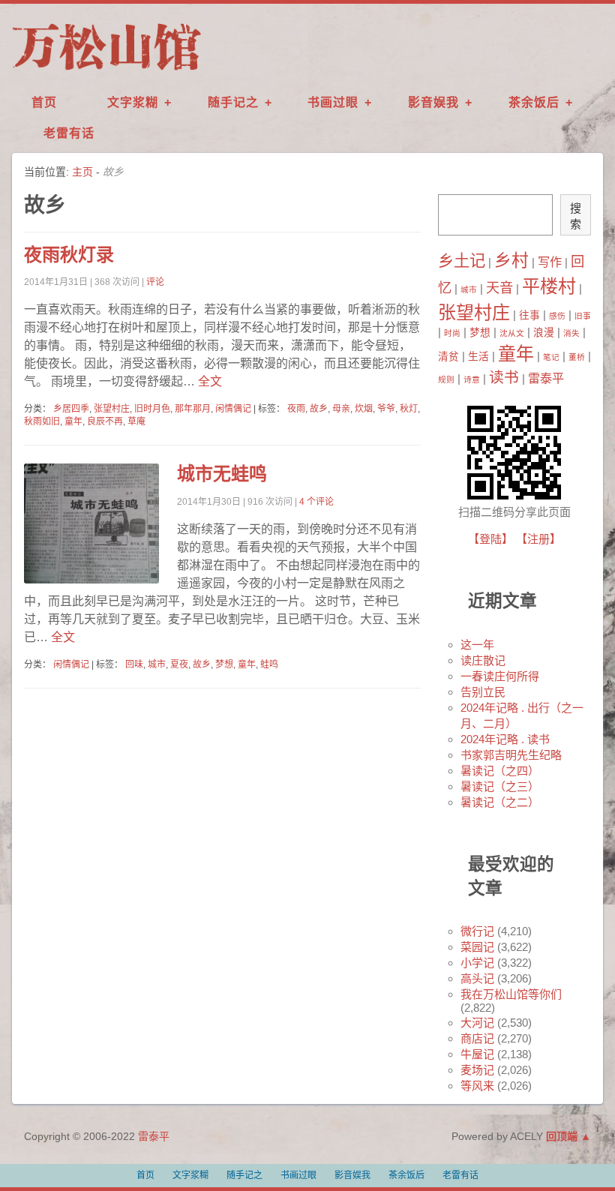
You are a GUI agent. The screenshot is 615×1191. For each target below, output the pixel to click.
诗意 (472, 379)
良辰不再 (105, 421)
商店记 (477, 1038)
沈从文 (512, 333)
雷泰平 (546, 378)
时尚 (452, 333)
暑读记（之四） (499, 770)
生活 (478, 356)
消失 (571, 333)
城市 (157, 664)
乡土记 (461, 261)
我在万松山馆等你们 (511, 994)
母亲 (341, 409)
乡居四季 (71, 409)
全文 (208, 381)
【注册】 (538, 538)
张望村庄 (112, 409)
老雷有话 (69, 133)
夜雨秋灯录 (69, 254)
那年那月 (193, 409)
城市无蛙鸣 (222, 474)
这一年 (477, 644)
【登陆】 (490, 538)
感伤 (557, 315)
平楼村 (549, 286)
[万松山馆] (106, 69)
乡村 (511, 260)
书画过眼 (333, 102)
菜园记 (477, 946)
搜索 (575, 216)
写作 (550, 261)
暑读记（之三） (499, 786)
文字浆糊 (132, 102)
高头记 (477, 978)
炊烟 (364, 409)
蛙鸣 (269, 664)
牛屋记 (477, 1054)
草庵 (137, 421)
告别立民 (483, 692)
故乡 (319, 409)
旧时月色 (152, 409)
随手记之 (233, 102)
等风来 (477, 1085)
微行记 (477, 931)
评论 (155, 282)
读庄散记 (483, 660)
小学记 (477, 962)
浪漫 (543, 332)
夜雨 (296, 409)
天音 (499, 288)
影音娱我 (433, 102)
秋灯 (409, 409)
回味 (134, 664)
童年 (73, 421)
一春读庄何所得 (499, 676)
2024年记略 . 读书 (505, 739)
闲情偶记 (233, 409)
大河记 (477, 1022)
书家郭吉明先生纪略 (511, 754)
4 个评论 (316, 501)
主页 (82, 172)
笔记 (551, 357)
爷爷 (386, 409)
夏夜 (179, 664)
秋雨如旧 (42, 421)
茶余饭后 (534, 102)
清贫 (448, 356)
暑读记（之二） (499, 802)
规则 (446, 379)
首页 (44, 102)
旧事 (582, 315)
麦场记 (477, 1070)
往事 (529, 315)
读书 (504, 377)
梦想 (224, 664)
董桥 (576, 357)
